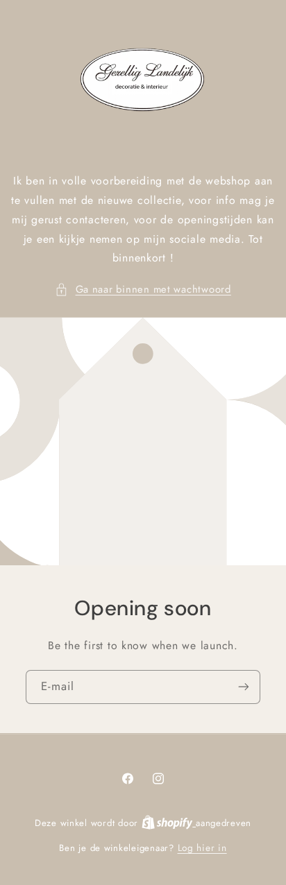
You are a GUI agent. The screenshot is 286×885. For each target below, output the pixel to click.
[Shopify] (169, 823)
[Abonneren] (244, 687)
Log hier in (202, 847)
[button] (143, 290)
